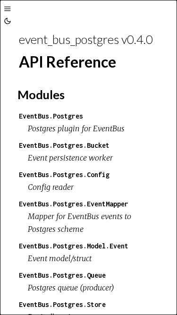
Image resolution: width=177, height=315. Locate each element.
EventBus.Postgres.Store (62, 304)
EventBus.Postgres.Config (64, 174)
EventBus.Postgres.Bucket (64, 145)
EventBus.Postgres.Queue (62, 275)
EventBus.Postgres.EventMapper (73, 204)
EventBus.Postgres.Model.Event (73, 246)
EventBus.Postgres (51, 116)
